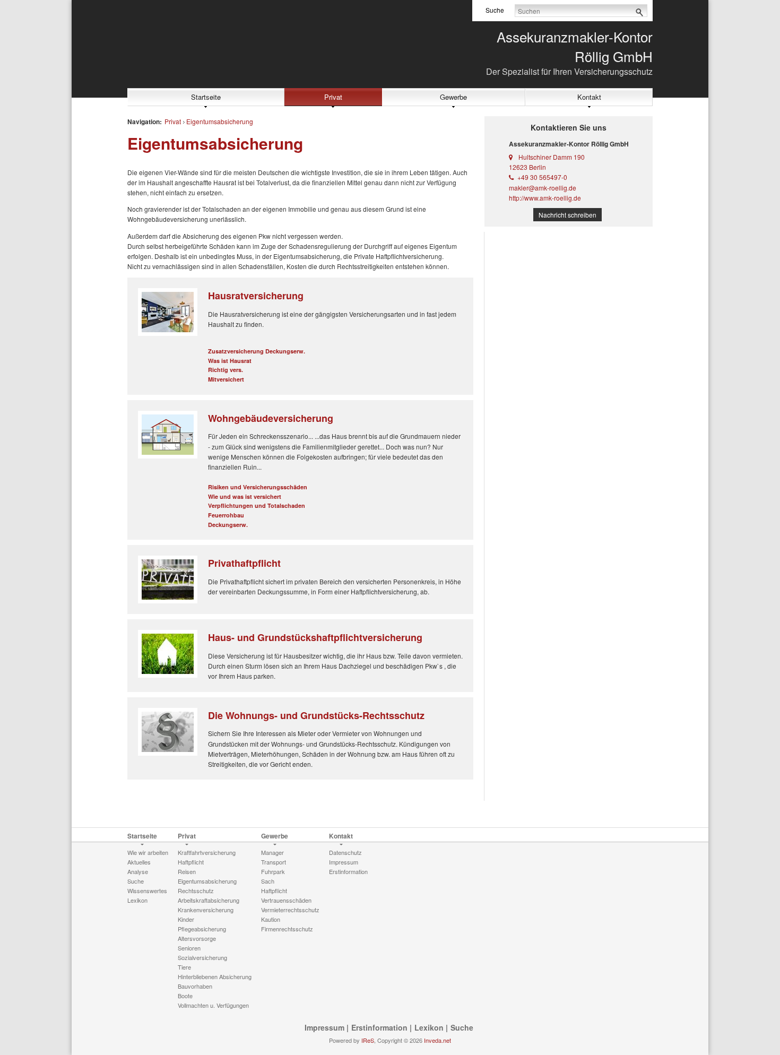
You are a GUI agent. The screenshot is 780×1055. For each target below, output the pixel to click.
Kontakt (589, 97)
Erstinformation (379, 1027)
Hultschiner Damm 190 (551, 156)
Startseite (206, 97)
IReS (367, 1040)
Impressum (324, 1027)
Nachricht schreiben (567, 214)
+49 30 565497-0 (542, 176)
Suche (461, 1027)
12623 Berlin (527, 166)
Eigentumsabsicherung (219, 121)
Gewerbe (453, 97)
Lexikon (429, 1027)
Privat (333, 97)
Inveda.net (437, 1040)
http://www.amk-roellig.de (545, 197)
